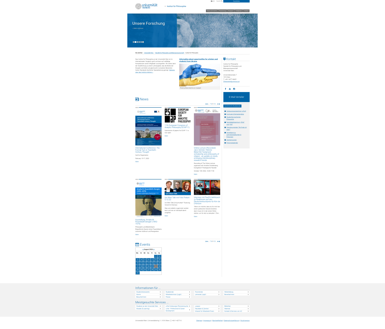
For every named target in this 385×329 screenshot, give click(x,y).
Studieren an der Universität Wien (147, 306)
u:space (197, 306)
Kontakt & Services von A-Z (233, 311)
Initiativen (239, 11)
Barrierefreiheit (217, 320)
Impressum (207, 320)
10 (215, 104)
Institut (246, 11)
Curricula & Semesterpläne (235, 114)
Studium (231, 11)
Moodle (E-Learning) (142, 309)
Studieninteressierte (142, 292)
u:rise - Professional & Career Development (175, 310)
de (213, 1)
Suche (218, 1)
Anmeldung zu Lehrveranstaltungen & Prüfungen (233, 135)
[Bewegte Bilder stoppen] (143, 42)
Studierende (170, 292)
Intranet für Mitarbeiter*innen (204, 311)
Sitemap (199, 320)
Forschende (199, 292)
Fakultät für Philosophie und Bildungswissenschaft (169, 53)
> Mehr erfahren (137, 28)
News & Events (212, 11)
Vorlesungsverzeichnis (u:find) (236, 111)
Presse (168, 297)
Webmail (227, 309)
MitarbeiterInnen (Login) (173, 294)
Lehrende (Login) (200, 294)
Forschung (222, 11)
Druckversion (245, 320)
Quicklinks (236, 1)
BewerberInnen (229, 294)
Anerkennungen (231, 140)
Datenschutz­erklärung (231, 320)
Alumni (138, 294)
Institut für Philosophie (176, 6)
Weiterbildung (228, 292)
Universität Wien (149, 53)
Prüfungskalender (232, 143)
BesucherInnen (141, 297)
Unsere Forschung (148, 23)
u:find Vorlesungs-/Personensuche (177, 306)
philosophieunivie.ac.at (231, 81)
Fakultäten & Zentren (202, 309)
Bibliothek (227, 306)
